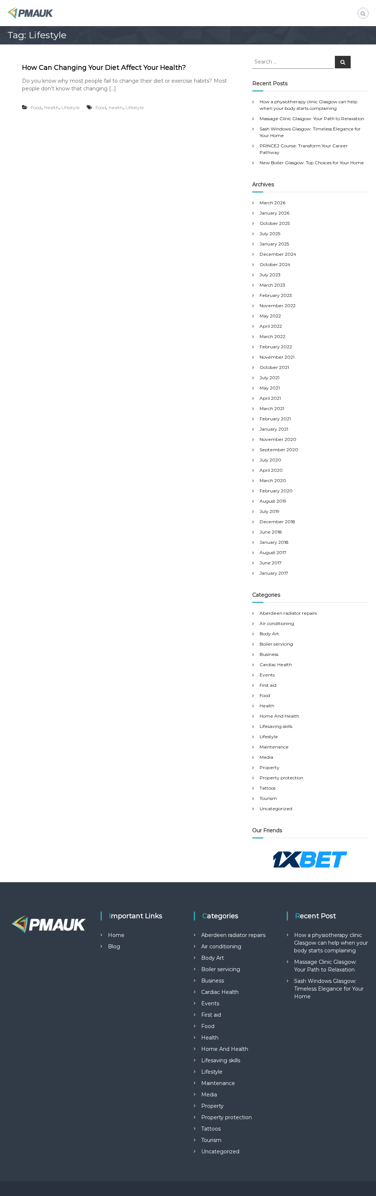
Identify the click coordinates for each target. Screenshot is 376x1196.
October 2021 (274, 367)
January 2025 (274, 244)
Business (269, 654)
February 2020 (276, 490)
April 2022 (271, 326)
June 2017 (271, 562)
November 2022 (278, 305)
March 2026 (272, 202)
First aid (268, 685)
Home (116, 935)
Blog (114, 946)
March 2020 (273, 480)
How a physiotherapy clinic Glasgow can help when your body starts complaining (331, 943)
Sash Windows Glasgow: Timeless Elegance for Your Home (329, 989)
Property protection (281, 777)
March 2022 (272, 336)
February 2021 (275, 418)
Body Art (269, 633)
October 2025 (275, 223)
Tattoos (267, 788)
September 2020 (279, 449)
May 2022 (270, 316)
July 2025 (270, 233)
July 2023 (270, 274)
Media (266, 757)
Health (51, 107)
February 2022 (276, 346)
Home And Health (279, 716)
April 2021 (270, 398)
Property (269, 767)
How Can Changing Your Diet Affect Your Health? (104, 68)
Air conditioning (277, 623)
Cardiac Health (276, 664)
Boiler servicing (276, 644)
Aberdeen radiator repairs (288, 613)
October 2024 (275, 264)
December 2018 (277, 521)
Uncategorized (276, 808)
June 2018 (271, 532)
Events (267, 675)
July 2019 (269, 511)
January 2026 (274, 213)
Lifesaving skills (276, 726)
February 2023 (276, 295)
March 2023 (272, 285)
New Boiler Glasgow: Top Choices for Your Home (312, 162)
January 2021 (274, 429)
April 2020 (271, 470)
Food (36, 107)
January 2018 (274, 542)
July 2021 (269, 377)
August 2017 (273, 552)
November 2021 (277, 357)
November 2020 (278, 439)
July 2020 (270, 460)
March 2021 (272, 408)
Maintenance (274, 747)
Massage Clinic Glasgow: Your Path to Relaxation (312, 118)
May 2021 (270, 388)
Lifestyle (70, 107)
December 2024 (278, 254)
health (116, 107)
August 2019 (273, 501)
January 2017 (274, 573)
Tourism (268, 798)
